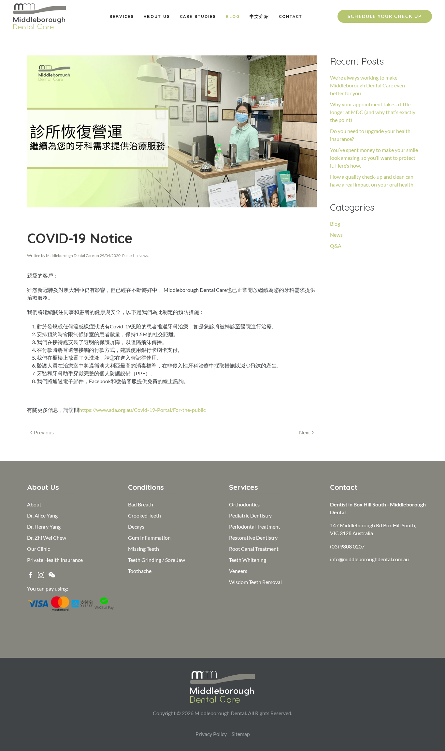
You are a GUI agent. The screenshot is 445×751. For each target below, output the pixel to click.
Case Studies (198, 16)
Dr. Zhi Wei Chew (46, 537)
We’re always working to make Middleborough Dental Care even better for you (367, 85)
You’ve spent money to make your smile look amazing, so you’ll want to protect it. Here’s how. (374, 158)
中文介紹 (259, 16)
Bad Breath (140, 504)
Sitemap (241, 734)
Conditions (146, 487)
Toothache (139, 571)
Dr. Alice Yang (42, 515)
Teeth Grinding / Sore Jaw (156, 560)
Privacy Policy (211, 734)
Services (121, 16)
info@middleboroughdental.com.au (369, 559)
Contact (290, 16)
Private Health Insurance (55, 560)
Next (304, 432)
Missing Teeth (143, 549)
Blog (233, 16)
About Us (157, 16)
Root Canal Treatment (254, 549)
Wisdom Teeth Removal (255, 582)
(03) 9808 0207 (347, 546)
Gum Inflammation (149, 537)
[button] (52, 574)
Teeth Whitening (247, 560)
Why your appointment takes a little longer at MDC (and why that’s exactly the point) (372, 112)
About (34, 504)
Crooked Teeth (144, 515)
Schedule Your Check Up (385, 16)
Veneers (238, 571)
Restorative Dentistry (253, 537)
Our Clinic (38, 549)
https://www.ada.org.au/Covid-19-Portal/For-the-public (142, 410)
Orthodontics (244, 504)
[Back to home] (39, 16)
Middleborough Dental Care (70, 255)
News (143, 255)
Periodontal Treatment (254, 526)
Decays (136, 526)
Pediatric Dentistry (250, 515)
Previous (44, 432)
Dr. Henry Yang (44, 526)
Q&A (335, 246)
